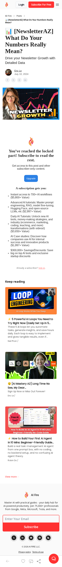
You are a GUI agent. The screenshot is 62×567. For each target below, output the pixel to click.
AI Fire (8, 16)
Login (21, 4)
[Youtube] (31, 537)
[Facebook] (39, 537)
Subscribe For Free (41, 4)
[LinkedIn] (22, 537)
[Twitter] (14, 537)
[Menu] (57, 4)
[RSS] (48, 537)
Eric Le (18, 70)
